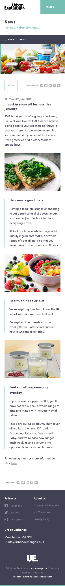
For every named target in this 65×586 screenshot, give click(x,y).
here (14, 463)
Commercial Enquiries (46, 505)
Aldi (40, 121)
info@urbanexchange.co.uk (26, 542)
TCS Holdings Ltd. (39, 568)
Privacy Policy (41, 519)
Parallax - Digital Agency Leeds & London (32, 576)
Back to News (17, 39)
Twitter (14, 512)
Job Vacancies (42, 512)
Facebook (16, 505)
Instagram (16, 519)
